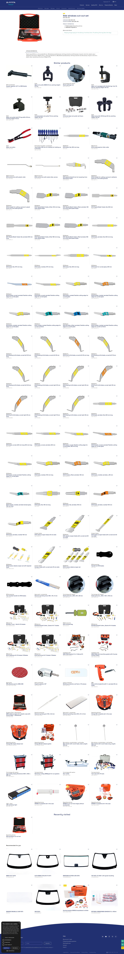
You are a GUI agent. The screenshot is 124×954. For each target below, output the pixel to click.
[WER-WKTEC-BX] (48, 643)
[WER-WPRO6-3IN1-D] (76, 642)
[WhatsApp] (116, 936)
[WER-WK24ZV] (48, 313)
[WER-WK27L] (19, 343)
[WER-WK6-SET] (76, 555)
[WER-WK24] (104, 255)
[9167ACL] (19, 897)
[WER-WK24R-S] (19, 283)
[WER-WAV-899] (104, 104)
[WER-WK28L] (48, 373)
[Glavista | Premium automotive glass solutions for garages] (11, 3)
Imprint (64, 947)
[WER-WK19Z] (48, 225)
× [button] (19, 922)
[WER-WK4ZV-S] (19, 493)
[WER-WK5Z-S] (19, 523)
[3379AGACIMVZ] (104, 861)
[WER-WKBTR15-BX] (19, 612)
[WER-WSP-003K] (48, 792)
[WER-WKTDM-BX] (19, 643)
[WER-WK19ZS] (76, 225)
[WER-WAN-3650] (19, 105)
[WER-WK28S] (48, 403)
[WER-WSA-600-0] (19, 762)
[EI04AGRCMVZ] (48, 897)
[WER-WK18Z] (48, 195)
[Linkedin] (102, 936)
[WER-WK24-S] (48, 283)
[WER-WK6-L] (76, 523)
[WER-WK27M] (48, 343)
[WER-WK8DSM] (48, 584)
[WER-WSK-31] (104, 762)
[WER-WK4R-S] (104, 433)
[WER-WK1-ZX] (48, 255)
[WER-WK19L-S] (19, 225)
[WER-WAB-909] (76, 73)
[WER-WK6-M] (104, 523)
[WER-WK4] (76, 433)
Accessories (64, 8)
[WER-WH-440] (48, 135)
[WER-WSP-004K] (104, 792)
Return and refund (67, 30)
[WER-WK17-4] (104, 165)
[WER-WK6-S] (48, 555)
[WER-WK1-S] (104, 225)
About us (101, 5)
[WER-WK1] (76, 135)
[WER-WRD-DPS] (76, 672)
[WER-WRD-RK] (104, 672)
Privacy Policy (85, 952)
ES (110, 952)
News (116, 5)
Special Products (71, 8)
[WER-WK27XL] (19, 373)
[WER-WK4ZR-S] (76, 463)
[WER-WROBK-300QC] (48, 732)
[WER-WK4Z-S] (104, 463)
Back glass (47, 8)
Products (82, 5)
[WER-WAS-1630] (48, 104)
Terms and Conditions (75, 952)
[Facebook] (109, 936)
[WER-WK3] (19, 433)
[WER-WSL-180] (19, 792)
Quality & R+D (94, 5)
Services (88, 5)
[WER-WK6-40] (48, 523)
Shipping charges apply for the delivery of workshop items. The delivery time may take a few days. (87, 32)
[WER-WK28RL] (104, 373)
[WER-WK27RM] (76, 343)
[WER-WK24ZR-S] (104, 283)
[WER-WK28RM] (19, 403)
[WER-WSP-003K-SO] (76, 792)
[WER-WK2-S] (104, 403)
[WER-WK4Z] (48, 463)
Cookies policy (93, 952)
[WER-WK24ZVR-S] (76, 313)
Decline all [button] (15, 948)
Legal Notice (65, 952)
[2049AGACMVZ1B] (48, 861)
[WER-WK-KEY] (76, 612)
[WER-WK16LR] (76, 165)
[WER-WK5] (48, 493)
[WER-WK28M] (76, 373)
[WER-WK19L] (104, 195)
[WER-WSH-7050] (76, 762)
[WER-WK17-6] (19, 195)
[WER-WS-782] (76, 732)
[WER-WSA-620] (48, 762)
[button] (11, 950)
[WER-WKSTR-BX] (104, 613)
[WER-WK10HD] (104, 135)
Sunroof (58, 8)
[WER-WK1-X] (19, 255)
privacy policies (48, 947)
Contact (65, 945)
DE (112, 952)
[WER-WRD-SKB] (19, 702)
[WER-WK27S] (104, 343)
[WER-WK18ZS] (76, 195)
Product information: (68, 24)
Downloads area (67, 943)
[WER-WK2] (76, 255)
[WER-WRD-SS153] (76, 702)
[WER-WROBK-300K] (104, 702)
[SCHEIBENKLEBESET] (104, 897)
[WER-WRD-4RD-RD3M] (19, 672)
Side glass (53, 8)
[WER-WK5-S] (76, 493)
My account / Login (67, 939)
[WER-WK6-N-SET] (19, 554)
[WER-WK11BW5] (19, 165)
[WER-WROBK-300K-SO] (19, 732)
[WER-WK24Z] (76, 283)
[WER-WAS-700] (76, 104)
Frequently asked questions (69, 941)
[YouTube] (106, 936)
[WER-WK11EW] (48, 165)
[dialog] (11, 937)
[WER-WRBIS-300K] (76, 896)
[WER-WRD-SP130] (48, 702)
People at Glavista (109, 5)
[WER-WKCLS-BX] (48, 613)
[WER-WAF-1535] (104, 74)
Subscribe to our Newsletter (14, 937)
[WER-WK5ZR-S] (104, 493)
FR (114, 952)
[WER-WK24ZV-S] (104, 313)
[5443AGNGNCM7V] (76, 861)
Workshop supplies (81, 8)
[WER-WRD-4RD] (19, 824)
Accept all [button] (6, 948)
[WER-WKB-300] (76, 584)
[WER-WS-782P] (104, 732)
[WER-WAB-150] (48, 73)
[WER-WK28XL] (76, 403)
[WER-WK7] (104, 554)
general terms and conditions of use (33, 947)
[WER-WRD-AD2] (48, 672)
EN (108, 952)
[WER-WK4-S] (19, 463)
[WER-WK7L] (19, 584)
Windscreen (40, 8)
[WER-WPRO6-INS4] (104, 642)
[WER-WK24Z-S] (19, 313)
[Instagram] (112, 936)
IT (115, 952)
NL (117, 952)
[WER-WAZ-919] (19, 135)
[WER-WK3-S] (48, 433)
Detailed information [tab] (31, 51)
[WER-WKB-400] (104, 584)
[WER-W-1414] (19, 74)
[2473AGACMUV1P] (19, 861)
